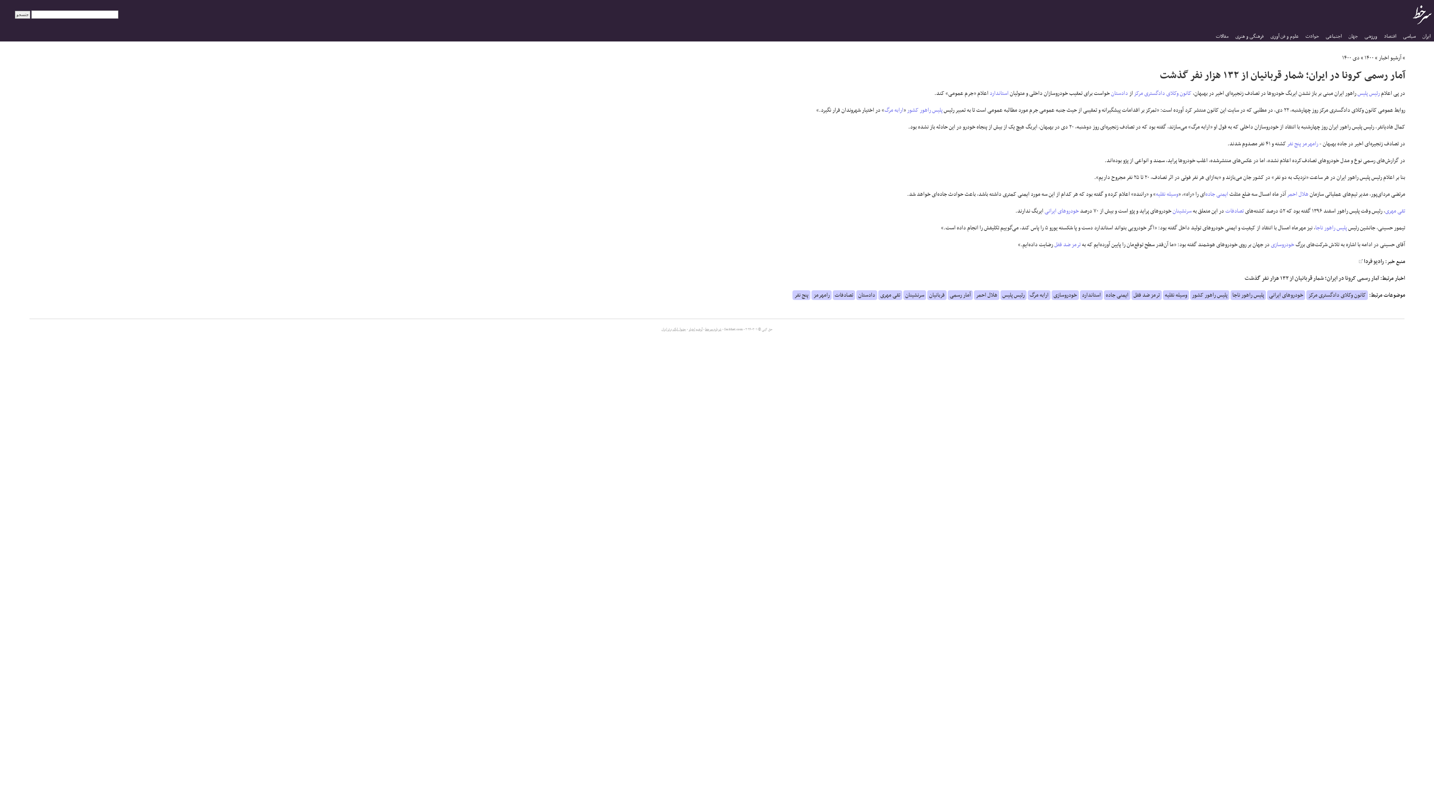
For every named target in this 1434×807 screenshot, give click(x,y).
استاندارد (999, 93)
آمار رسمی (960, 295)
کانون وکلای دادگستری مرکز (1163, 93)
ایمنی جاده (1216, 194)
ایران (1426, 36)
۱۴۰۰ (1369, 58)
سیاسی (1409, 36)
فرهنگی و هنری (1249, 36)
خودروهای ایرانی (1062, 211)
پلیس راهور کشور (925, 110)
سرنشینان (1182, 211)
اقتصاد (1390, 36)
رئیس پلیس (1368, 93)
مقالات (1222, 36)
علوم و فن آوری (1284, 36)
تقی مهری (1395, 211)
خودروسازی (1282, 245)
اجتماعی (1334, 36)
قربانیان (937, 295)
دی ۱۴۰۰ (1351, 58)
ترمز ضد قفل (1067, 245)
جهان (1353, 36)
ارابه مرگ (893, 110)
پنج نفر (1294, 144)
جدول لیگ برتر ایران (673, 330)
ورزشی (1371, 36)
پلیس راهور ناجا (1331, 228)
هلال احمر (1298, 194)
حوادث (1312, 36)
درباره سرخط (713, 330)
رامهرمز (1310, 144)
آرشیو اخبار (1390, 58)
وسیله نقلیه (1167, 194)
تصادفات (1234, 211)
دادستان (1119, 93)
